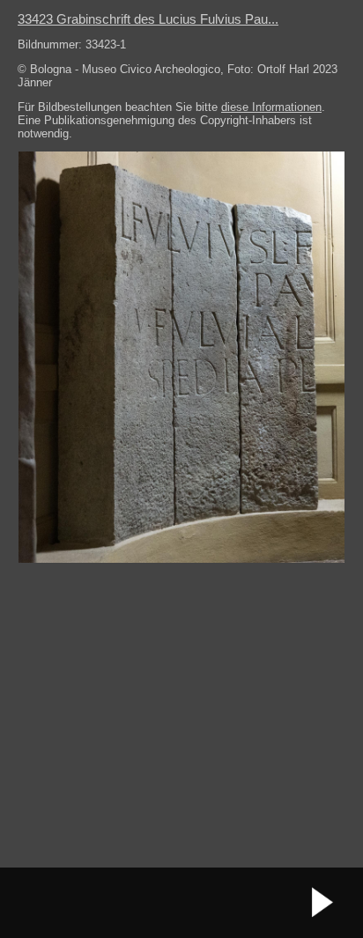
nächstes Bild (323, 903)
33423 (148, 18)
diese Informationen (271, 107)
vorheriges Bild (39, 903)
